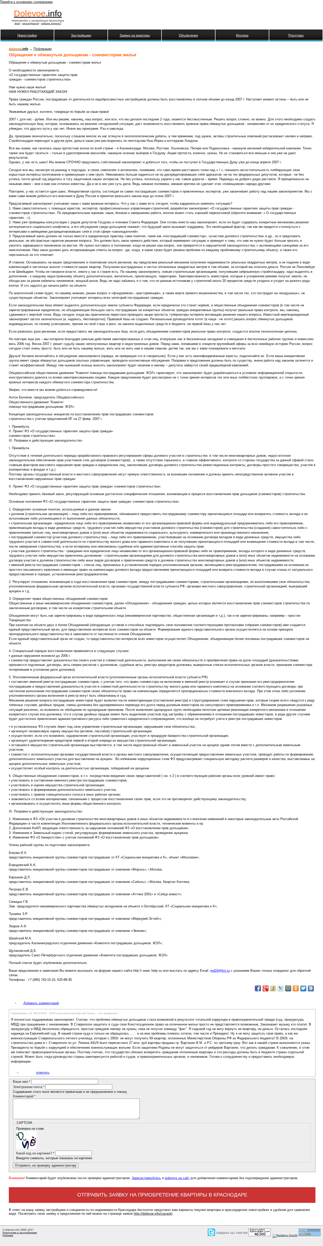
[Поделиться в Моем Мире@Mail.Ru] (288, 988)
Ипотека (242, 35)
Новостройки (27, 35)
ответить (42, 1072)
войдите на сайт (177, 1178)
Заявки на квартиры (135, 35)
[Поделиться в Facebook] (258, 988)
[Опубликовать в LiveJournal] (281, 988)
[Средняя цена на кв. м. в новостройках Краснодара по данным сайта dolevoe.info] (260, 1235)
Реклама (8, 1235)
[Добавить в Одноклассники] (296, 988)
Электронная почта (28, 1087)
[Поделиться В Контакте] (311, 988)
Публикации (42, 49)
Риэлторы (296, 35)
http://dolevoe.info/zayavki (153, 1213)
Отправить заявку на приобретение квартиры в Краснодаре (162, 1195)
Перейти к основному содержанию (26, 2)
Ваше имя (21, 1082)
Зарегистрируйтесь (146, 1178)
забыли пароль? (51, 23)
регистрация (30, 23)
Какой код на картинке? (35, 1153)
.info (38, 13)
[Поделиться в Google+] (265, 988)
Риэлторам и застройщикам (20, 1232)
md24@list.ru (220, 970)
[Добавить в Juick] (273, 988)
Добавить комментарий (41, 1003)
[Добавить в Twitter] (303, 988)
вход (17, 23)
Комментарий (24, 1096)
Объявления (188, 35)
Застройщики (81, 35)
